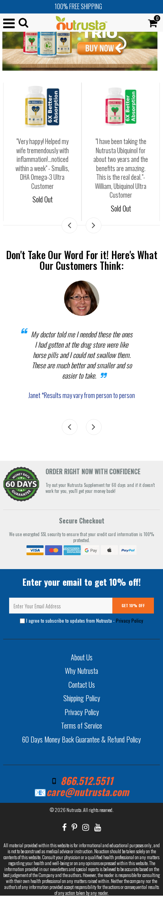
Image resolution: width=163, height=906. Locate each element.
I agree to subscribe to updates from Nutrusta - (84, 620)
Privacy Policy (129, 620)
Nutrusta (74, 809)
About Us (82, 657)
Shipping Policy (81, 698)
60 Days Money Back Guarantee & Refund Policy (81, 739)
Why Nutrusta (81, 671)
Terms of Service (81, 725)
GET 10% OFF (133, 605)
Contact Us (81, 684)
